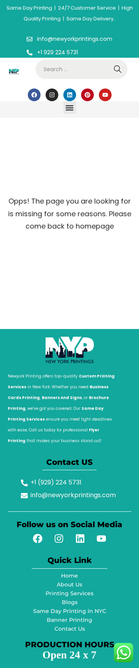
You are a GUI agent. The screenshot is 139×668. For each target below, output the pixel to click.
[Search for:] (81, 69)
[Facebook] (34, 95)
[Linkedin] (69, 95)
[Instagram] (52, 95)
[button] (69, 107)
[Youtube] (105, 95)
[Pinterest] (87, 95)
